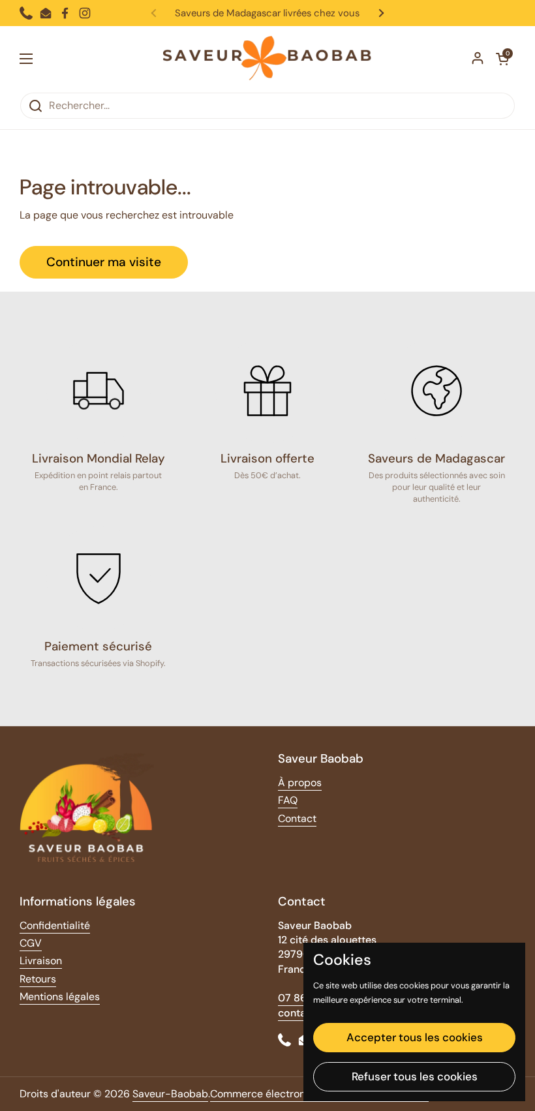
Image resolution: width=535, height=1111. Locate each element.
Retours (38, 979)
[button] (502, 59)
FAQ (288, 800)
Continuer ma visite (103, 262)
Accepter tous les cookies (414, 1037)
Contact (297, 818)
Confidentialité (55, 925)
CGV (31, 943)
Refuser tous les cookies (415, 1076)
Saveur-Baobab (170, 1094)
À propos (300, 782)
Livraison (41, 960)
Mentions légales (60, 996)
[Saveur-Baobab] (267, 59)
